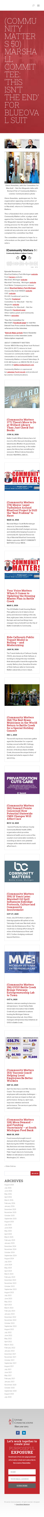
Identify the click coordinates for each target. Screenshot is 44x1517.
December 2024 (10, 1246)
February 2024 (9, 1277)
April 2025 (8, 1234)
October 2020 (9, 1388)
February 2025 (9, 1240)
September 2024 (10, 1255)
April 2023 (8, 1305)
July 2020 (7, 1397)
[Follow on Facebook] (18, 1433)
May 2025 (8, 1231)
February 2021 (9, 1378)
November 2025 (10, 1212)
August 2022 (9, 1329)
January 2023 (9, 1314)
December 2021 (10, 1354)
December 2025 (10, 1209)
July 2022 (7, 1332)
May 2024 (8, 1268)
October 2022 (9, 1323)
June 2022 (8, 1335)
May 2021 (8, 1375)
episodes (15, 316)
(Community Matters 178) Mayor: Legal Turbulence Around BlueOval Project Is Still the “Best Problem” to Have (22, 509)
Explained (16, 299)
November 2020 (10, 1385)
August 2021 (9, 1366)
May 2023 (8, 1302)
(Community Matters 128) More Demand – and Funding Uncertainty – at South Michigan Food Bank (21, 1125)
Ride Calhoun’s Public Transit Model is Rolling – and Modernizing (20, 641)
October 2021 (9, 1360)
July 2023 (7, 1295)
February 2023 (9, 1311)
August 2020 (9, 1394)
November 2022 (10, 1320)
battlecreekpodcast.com (24, 365)
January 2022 (9, 1351)
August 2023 (9, 1292)
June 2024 (8, 1265)
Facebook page (19, 310)
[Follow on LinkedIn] (24, 1433)
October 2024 (9, 1252)
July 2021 (7, 1369)
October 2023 (9, 1286)
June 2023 (8, 1299)
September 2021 (10, 1363)
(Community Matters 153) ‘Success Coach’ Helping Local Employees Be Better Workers (20, 1075)
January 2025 (9, 1243)
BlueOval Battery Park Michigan (23, 288)
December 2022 (10, 1317)
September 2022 (10, 1326)
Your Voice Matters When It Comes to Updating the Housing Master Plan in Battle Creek (21, 596)
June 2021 (8, 1372)
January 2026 (9, 1206)
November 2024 (10, 1249)
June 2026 (8, 1191)
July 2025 (7, 1225)
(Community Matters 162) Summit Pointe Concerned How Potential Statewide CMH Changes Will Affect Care (20, 812)
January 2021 (9, 1382)
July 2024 (7, 1262)
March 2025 (8, 1237)
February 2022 (9, 1348)
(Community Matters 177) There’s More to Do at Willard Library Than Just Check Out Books (21, 425)
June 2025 (8, 1228)
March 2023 (8, 1308)
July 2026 (7, 1188)
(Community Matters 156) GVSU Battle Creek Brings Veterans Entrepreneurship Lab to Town (21, 990)
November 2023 (10, 1283)
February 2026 (9, 1203)
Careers (12, 277)
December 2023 (10, 1280)
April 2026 (8, 1197)
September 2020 (10, 1391)
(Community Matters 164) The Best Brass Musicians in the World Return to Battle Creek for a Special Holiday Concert (22, 724)
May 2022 (8, 1339)
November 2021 (10, 1357)
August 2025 (9, 1222)
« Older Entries (10, 1166)
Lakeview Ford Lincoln (16, 372)
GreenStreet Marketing (23, 1504)
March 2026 (8, 1200)
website (34, 274)
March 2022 (8, 1345)
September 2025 (10, 1219)
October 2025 (9, 1215)
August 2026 (9, 1185)
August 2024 (9, 1258)
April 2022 (8, 1342)
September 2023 (10, 1289)
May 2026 (8, 1194)
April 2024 (8, 1271)
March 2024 (8, 1274)
